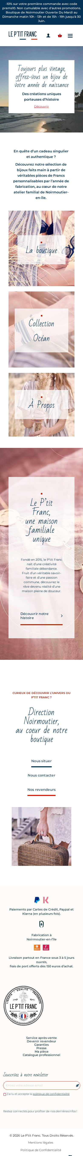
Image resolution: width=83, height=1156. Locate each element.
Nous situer (41, 761)
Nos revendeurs (41, 790)
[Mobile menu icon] (70, 35)
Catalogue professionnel (41, 1055)
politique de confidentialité (51, 1094)
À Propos (42, 405)
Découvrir (41, 106)
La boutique (41, 250)
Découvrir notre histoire (34, 616)
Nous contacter (41, 775)
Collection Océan (41, 331)
